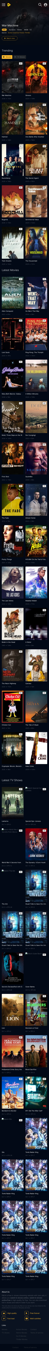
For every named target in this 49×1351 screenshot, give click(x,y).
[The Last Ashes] (13, 583)
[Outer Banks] (36, 968)
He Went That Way (32, 311)
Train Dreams (6, 261)
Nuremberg (6, 178)
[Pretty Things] (13, 541)
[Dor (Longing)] (36, 417)
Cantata (28, 683)
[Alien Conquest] (13, 293)
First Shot (5, 477)
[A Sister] (36, 624)
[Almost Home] (36, 500)
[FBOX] (9, 5)
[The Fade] (13, 500)
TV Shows (21, 57)
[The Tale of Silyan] (36, 707)
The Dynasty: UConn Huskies (36, 862)
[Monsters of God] (36, 1010)
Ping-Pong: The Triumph (34, 352)
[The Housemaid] (36, 243)
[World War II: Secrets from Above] (13, 844)
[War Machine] (24, 22)
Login (45, 5)
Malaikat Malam (31, 601)
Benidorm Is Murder (9, 1111)
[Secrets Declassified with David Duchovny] (13, 968)
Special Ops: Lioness (33, 821)
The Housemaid (31, 261)
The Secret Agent (32, 178)
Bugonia (5, 219)
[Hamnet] (13, 119)
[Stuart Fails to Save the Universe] (36, 886)
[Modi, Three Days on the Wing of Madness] (13, 417)
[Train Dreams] (13, 243)
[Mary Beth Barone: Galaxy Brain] (13, 376)
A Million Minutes (31, 394)
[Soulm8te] (36, 458)
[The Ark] (13, 886)
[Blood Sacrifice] (36, 1051)
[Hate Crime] (36, 748)
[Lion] (13, 1010)
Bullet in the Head (8, 642)
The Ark (5, 904)
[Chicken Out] (13, 707)
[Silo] (13, 1134)
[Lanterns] (13, 803)
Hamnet (5, 137)
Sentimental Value (32, 219)
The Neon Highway (9, 683)
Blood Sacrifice (30, 1069)
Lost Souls (6, 352)
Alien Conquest (7, 311)
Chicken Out (6, 725)
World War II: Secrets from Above (14, 862)
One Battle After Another (34, 137)
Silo (3, 1152)
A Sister (28, 642)
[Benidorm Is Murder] (13, 1093)
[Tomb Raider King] (36, 1134)
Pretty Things (7, 559)
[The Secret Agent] (36, 160)
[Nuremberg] (13, 160)
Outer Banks (30, 987)
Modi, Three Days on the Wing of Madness (18, 435)
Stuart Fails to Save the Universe (14, 945)
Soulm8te (28, 477)
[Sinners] (36, 77)
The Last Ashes (7, 601)
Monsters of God (31, 1028)
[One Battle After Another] (36, 119)
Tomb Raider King (31, 1152)
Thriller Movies (21, 1339)
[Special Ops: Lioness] (36, 803)
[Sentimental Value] (36, 201)
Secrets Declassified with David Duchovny (17, 987)
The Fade (5, 518)
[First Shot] (13, 458)
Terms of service (36, 1333)
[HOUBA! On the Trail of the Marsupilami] (36, 541)
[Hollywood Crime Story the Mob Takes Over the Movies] (13, 1051)
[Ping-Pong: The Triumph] (36, 334)
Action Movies (21, 1329)
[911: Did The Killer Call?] (36, 1093)
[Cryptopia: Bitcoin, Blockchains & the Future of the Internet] (13, 748)
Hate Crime (29, 766)
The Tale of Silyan (32, 725)
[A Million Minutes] (36, 376)
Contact (33, 1329)
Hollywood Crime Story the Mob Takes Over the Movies (22, 1069)
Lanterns (5, 821)
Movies (8, 57)
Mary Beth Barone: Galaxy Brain (13, 394)
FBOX (4, 1295)
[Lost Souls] (13, 334)
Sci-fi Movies (21, 1336)
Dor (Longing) (30, 435)
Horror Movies (21, 1333)
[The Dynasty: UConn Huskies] (36, 844)
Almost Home (30, 518)
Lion (3, 1028)
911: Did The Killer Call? (33, 1111)
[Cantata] (36, 665)
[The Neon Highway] (13, 665)
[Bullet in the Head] (13, 624)
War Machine (6, 95)
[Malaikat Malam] (36, 583)
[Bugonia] (13, 201)
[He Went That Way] (36, 293)
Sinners (28, 95)
